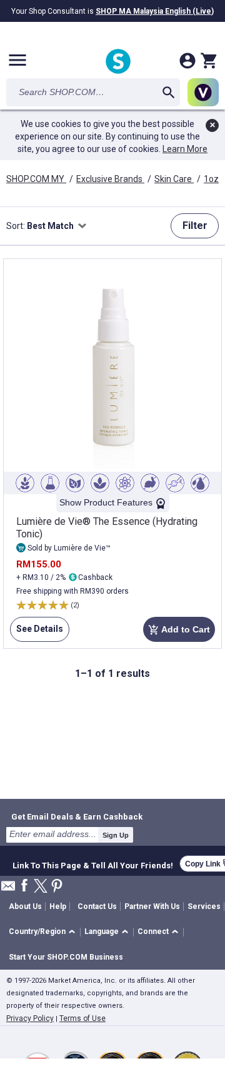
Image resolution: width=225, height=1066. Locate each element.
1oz (212, 179)
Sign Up (115, 835)
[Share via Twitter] (41, 887)
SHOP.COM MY (36, 179)
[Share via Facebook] (24, 886)
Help (57, 906)
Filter (195, 225)
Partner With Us (152, 906)
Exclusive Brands (110, 179)
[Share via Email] (8, 889)
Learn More (185, 149)
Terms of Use (82, 1018)
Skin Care (174, 179)
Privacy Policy (30, 1018)
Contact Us (97, 906)
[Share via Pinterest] (57, 887)
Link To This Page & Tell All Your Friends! (92, 863)
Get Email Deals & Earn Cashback (76, 816)
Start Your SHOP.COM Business (66, 957)
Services (204, 906)
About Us (25, 906)
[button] (44, 932)
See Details (36, 633)
